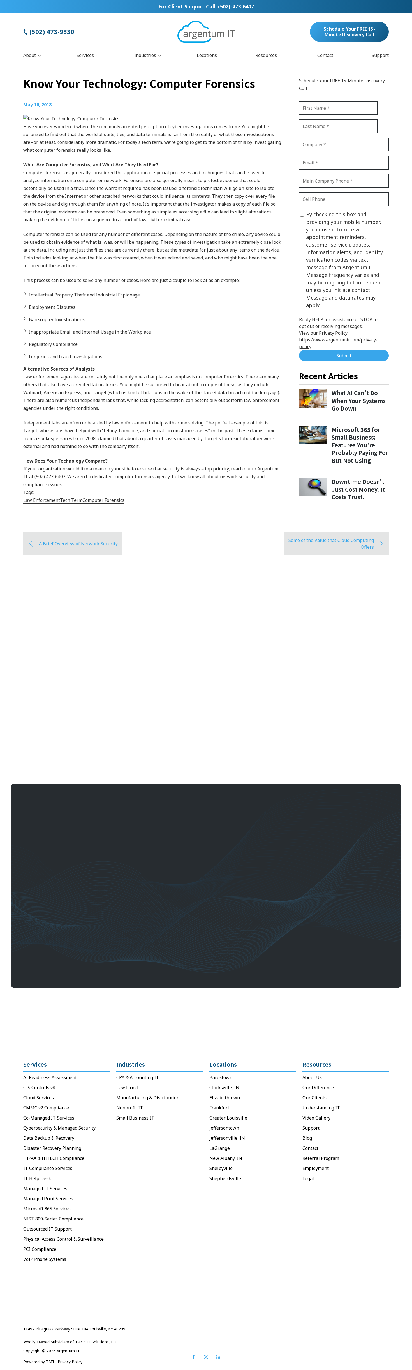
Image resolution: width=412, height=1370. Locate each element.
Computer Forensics (103, 500)
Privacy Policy (70, 1362)
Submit (343, 356)
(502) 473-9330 (51, 32)
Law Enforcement (41, 500)
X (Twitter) (206, 1357)
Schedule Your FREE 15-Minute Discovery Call (349, 32)
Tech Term (71, 500)
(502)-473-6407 (236, 6)
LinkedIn (218, 1357)
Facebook (193, 1357)
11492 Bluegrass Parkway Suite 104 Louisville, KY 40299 (74, 1329)
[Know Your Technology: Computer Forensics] (71, 119)
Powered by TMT (39, 1362)
